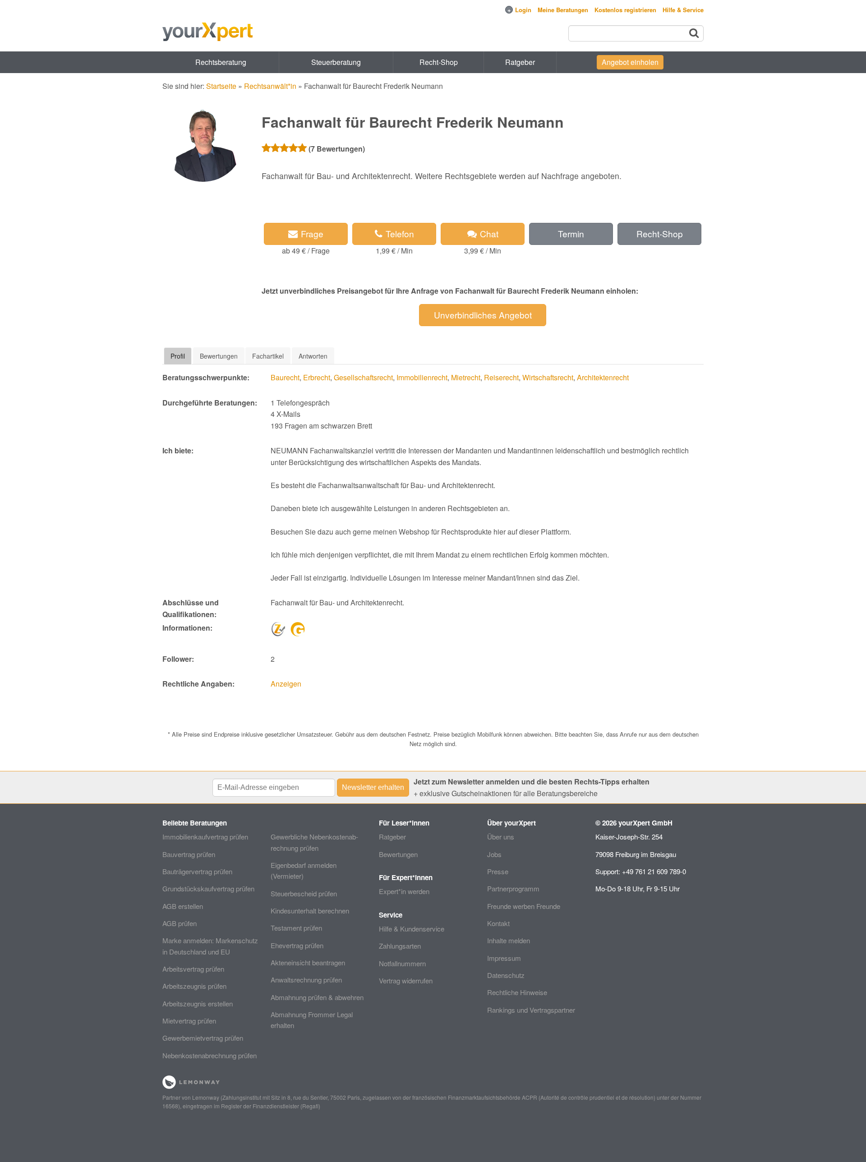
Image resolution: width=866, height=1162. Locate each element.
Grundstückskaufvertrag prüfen (208, 888)
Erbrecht (316, 377)
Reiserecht (501, 377)
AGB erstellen (182, 906)
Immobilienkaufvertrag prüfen (205, 836)
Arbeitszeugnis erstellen (197, 1003)
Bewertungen (398, 854)
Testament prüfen (296, 927)
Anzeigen (286, 683)
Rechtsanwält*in (270, 86)
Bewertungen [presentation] (219, 355)
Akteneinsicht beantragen (308, 962)
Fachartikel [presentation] (268, 355)
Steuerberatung (336, 62)
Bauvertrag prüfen (188, 854)
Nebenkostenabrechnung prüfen (209, 1055)
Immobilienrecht (421, 377)
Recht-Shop (438, 62)
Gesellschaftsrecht (363, 377)
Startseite (221, 86)
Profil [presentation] (177, 355)
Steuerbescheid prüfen (304, 893)
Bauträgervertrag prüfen (197, 871)
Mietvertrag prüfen (189, 1020)
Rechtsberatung (220, 62)
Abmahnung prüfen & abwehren (317, 997)
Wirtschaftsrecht (547, 377)
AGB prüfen (179, 923)
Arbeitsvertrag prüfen (193, 968)
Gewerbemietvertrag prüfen (202, 1037)
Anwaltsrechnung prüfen (306, 979)
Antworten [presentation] (313, 355)
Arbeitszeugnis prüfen (194, 986)
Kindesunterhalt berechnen (310, 910)
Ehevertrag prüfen (297, 945)
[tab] (178, 355)
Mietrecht (465, 377)
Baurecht (285, 377)
